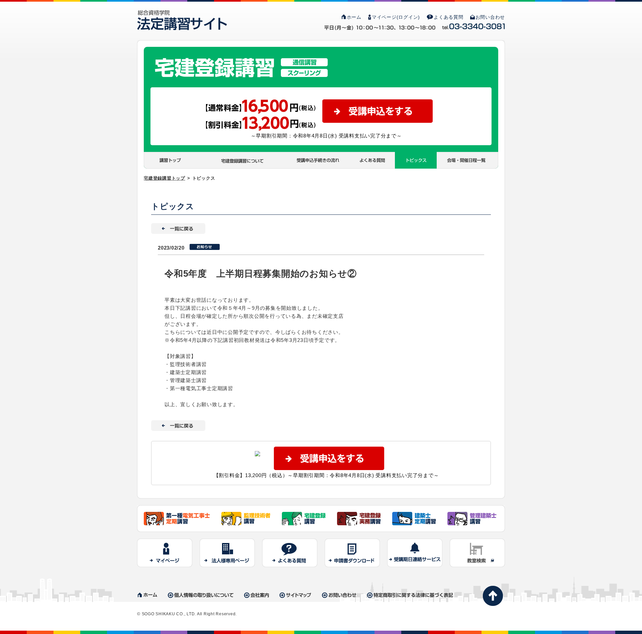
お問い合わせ (490, 17)
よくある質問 (448, 17)
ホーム (354, 17)
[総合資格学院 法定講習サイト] (182, 14)
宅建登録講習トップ (164, 178)
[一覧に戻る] (178, 227)
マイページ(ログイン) (396, 17)
